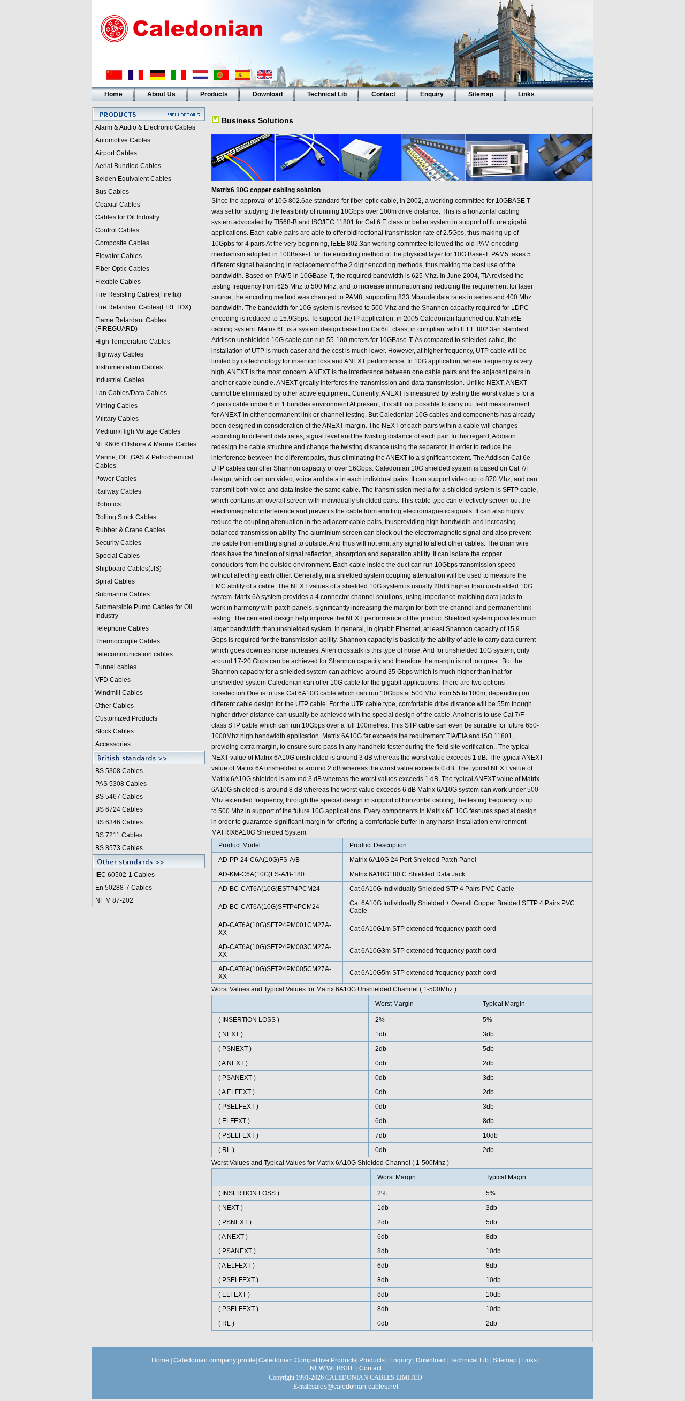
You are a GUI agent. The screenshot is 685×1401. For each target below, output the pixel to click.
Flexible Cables (118, 281)
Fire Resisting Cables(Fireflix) (138, 294)
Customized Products (126, 718)
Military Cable (115, 418)
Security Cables (118, 543)
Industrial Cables (119, 380)
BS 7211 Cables (118, 835)
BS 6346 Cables (119, 822)
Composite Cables (122, 243)
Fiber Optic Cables (122, 268)
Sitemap (480, 94)
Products (214, 94)
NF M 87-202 (114, 900)
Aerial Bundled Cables (128, 166)
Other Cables (114, 705)
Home (113, 94)
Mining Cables (116, 406)
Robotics (108, 504)
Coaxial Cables (117, 204)
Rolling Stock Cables (125, 517)
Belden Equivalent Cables (133, 179)
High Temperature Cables (132, 341)
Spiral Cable (113, 581)
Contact (383, 94)
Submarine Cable (121, 594)
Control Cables (117, 230)
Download (268, 94)
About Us (161, 94)
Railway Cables (118, 491)
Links (526, 94)
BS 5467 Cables (119, 796)
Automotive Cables (122, 140)
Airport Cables (116, 153)
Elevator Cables (118, 256)
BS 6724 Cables (119, 809)
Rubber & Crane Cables (130, 530)
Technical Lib (327, 94)
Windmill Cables (119, 692)
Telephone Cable (120, 628)
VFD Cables (113, 680)
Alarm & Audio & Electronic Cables (145, 127)
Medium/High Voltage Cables (137, 431)
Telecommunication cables (134, 654)
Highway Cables (119, 354)
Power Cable (114, 478)
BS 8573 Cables (119, 848)
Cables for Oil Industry (127, 217)
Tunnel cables (115, 667)
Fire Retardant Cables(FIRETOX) (143, 307)
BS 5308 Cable (117, 771)
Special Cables (117, 555)
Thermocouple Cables (127, 641)
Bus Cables (112, 191)
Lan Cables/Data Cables (131, 393)
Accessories (113, 744)
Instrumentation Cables (129, 367)
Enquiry (432, 94)
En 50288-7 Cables (123, 887)
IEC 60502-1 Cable (123, 875)
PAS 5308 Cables (121, 783)
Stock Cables (114, 731)
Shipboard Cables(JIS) (128, 568)
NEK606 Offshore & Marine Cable (144, 444)
